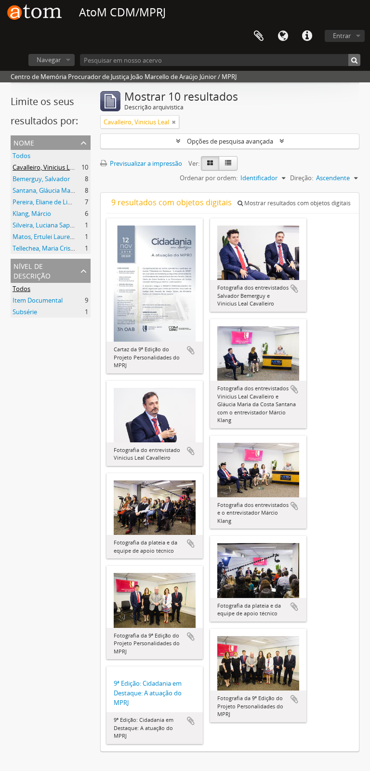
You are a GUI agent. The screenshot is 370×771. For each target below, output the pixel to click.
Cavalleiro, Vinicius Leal (45, 167)
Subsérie (25, 311)
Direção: (301, 177)
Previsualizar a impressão (145, 163)
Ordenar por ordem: (209, 177)
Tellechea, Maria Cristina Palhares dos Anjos (75, 248)
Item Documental (38, 300)
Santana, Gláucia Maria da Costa (58, 190)
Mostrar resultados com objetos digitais (297, 203)
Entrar (342, 35)
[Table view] (228, 163)
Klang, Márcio (32, 213)
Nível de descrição (32, 270)
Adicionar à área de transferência (191, 350)
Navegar (49, 59)
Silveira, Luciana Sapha (45, 225)
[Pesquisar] (354, 60)
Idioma (283, 36)
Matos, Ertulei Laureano (47, 236)
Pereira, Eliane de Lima (45, 202)
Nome (23, 141)
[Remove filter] (174, 122)
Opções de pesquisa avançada (230, 141)
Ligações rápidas (307, 36)
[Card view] (210, 163)
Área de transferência (259, 36)
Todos (21, 155)
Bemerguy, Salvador (41, 178)
